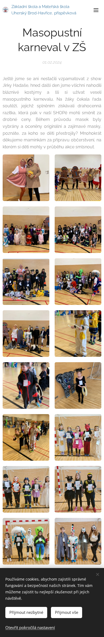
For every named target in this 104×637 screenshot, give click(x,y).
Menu (96, 10)
